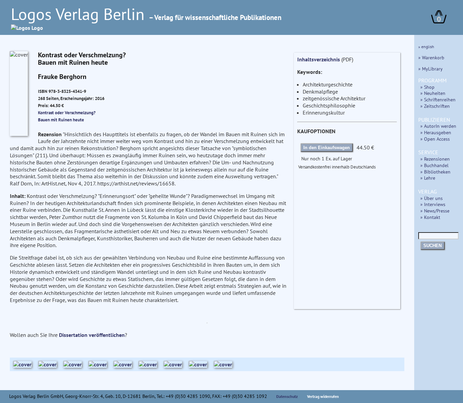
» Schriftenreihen (438, 99)
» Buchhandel (434, 165)
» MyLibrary (430, 68)
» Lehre (427, 178)
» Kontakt (430, 217)
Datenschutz (287, 396)
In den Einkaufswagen (326, 147)
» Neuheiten (432, 93)
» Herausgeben (435, 132)
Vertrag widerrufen (323, 396)
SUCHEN (432, 245)
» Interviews (432, 204)
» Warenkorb (431, 57)
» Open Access (435, 139)
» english (426, 46)
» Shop (427, 87)
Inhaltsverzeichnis (318, 59)
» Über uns (431, 198)
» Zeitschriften (435, 106)
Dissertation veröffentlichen (92, 334)
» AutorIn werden (438, 126)
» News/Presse (434, 210)
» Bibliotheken (435, 171)
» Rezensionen (435, 159)
